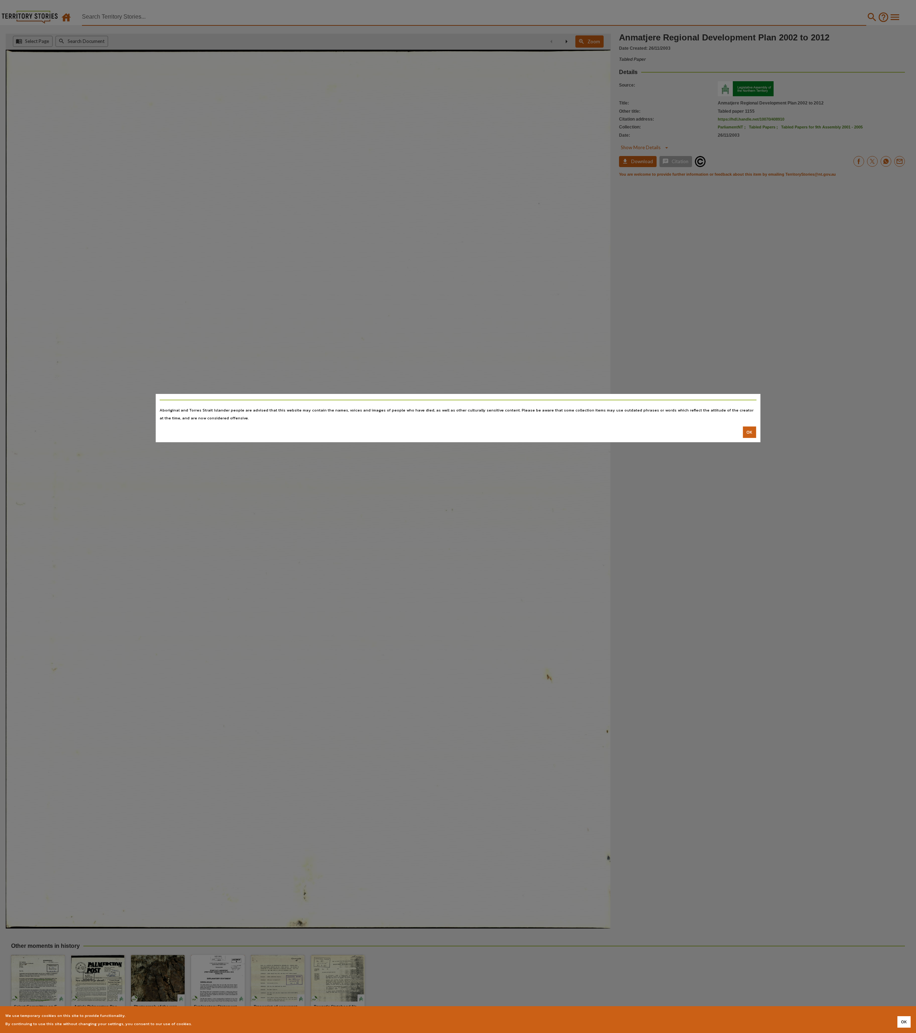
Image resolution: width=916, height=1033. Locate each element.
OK (749, 432)
